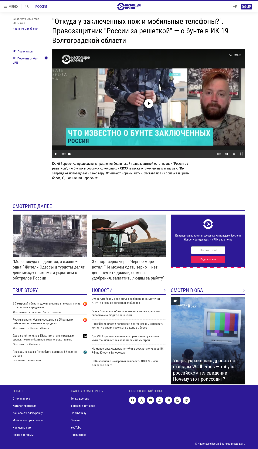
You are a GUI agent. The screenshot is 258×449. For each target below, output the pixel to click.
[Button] (23, 52)
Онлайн (75, 420)
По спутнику (78, 413)
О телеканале (21, 398)
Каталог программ (24, 406)
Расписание (78, 435)
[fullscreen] (241, 154)
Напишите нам (22, 427)
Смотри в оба (187, 290)
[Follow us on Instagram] (159, 400)
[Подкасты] (186, 400)
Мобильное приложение (28, 420)
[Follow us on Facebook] (132, 400)
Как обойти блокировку (28, 413)
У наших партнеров (83, 406)
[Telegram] (235, 6)
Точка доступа (80, 398)
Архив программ (23, 435)
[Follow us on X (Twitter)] (141, 400)
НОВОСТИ (102, 290)
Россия (41, 7)
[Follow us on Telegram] (168, 400)
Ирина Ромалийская (25, 28)
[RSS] (177, 400)
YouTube (76, 427)
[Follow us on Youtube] (150, 400)
